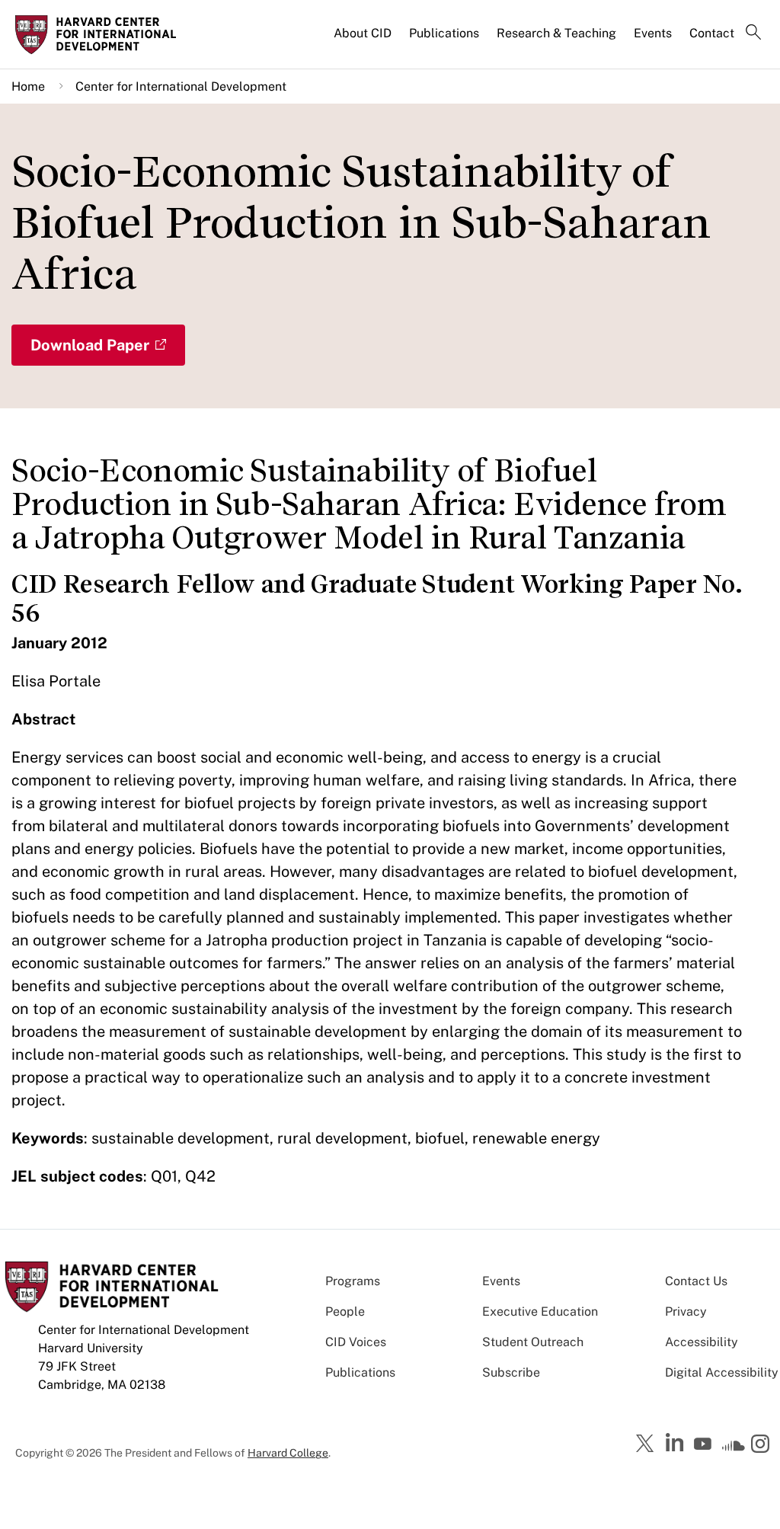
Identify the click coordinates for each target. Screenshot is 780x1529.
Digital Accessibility (721, 1372)
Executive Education (540, 1311)
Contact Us (696, 1281)
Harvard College (288, 1453)
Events (653, 33)
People (345, 1311)
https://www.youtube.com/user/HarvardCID (704, 1444)
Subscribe (511, 1372)
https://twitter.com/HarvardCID (647, 1444)
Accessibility (701, 1342)
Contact (711, 33)
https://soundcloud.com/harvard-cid (733, 1449)
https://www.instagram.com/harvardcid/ (762, 1445)
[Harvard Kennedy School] (100, 34)
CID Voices (355, 1342)
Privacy (686, 1311)
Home (28, 86)
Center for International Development (180, 86)
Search (753, 33)
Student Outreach (532, 1342)
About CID (363, 33)
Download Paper (89, 345)
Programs (352, 1281)
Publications (444, 33)
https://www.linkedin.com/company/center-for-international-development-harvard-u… (676, 1442)
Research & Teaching (556, 33)
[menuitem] (363, 39)
